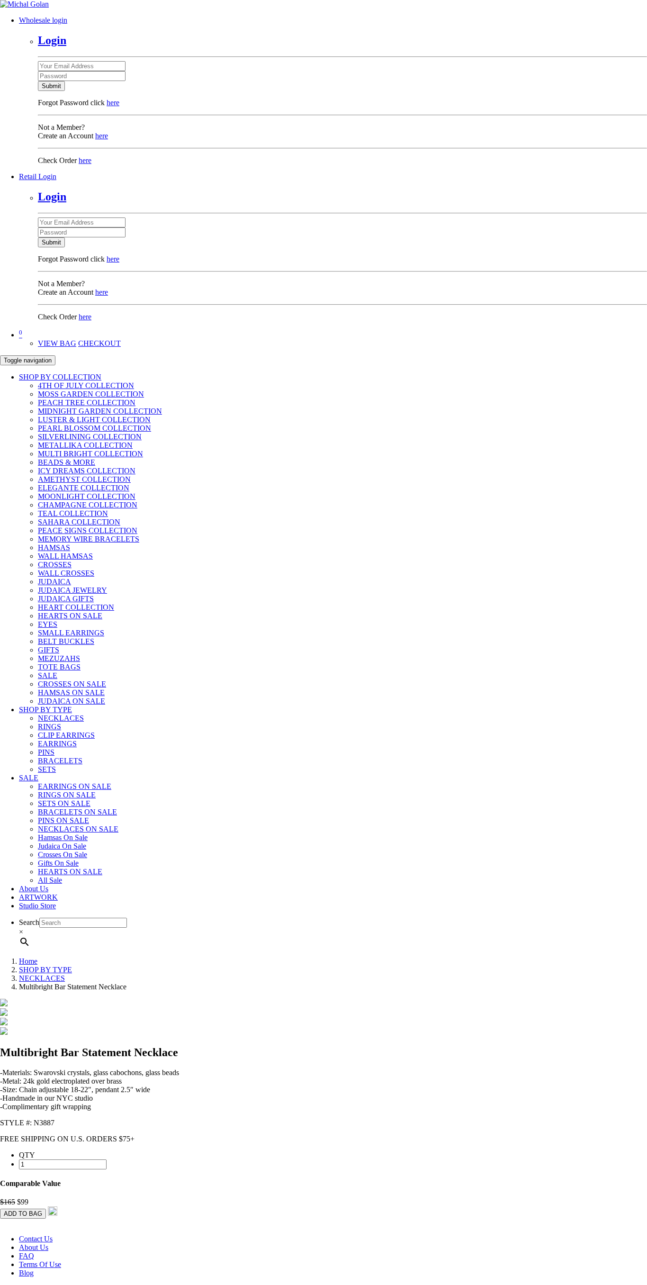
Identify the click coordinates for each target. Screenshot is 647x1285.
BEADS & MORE (66, 462)
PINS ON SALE (63, 820)
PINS (46, 752)
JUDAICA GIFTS (66, 599)
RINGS (49, 727)
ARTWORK (38, 897)
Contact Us (36, 1239)
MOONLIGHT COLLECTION (86, 496)
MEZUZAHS (59, 658)
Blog (26, 1273)
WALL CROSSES (66, 573)
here (113, 103)
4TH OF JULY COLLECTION (86, 385)
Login (52, 40)
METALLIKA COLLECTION (85, 445)
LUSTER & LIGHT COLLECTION (94, 420)
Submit (51, 86)
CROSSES (55, 565)
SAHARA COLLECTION (79, 522)
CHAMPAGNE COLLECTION (87, 505)
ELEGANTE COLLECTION (83, 488)
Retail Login (37, 176)
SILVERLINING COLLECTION (90, 437)
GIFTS (48, 650)
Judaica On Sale (62, 846)
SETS (47, 769)
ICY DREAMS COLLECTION (86, 471)
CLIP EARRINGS (66, 735)
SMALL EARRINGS (71, 633)
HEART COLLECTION (76, 607)
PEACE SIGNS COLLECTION (87, 530)
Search (29, 922)
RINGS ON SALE (67, 795)
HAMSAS (54, 547)
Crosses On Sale (62, 855)
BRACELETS (60, 761)
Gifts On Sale (58, 863)
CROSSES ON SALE (72, 684)
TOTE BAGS (59, 667)
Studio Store (37, 906)
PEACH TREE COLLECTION (86, 402)
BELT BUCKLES (66, 641)
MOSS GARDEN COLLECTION (91, 394)
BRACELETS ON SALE (77, 812)
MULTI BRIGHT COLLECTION (90, 454)
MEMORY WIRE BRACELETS (88, 539)
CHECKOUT (99, 343)
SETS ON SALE (64, 803)
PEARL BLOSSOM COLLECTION (94, 428)
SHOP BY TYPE (45, 710)
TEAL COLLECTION (73, 513)
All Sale (50, 880)
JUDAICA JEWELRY (72, 590)
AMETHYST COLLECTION (84, 479)
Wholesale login (43, 20)
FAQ (26, 1256)
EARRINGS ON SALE (74, 786)
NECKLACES (61, 718)
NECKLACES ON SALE (78, 829)
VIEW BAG (57, 343)
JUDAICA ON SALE (71, 701)
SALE (47, 675)
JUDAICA (54, 582)
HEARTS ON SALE (70, 616)
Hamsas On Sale (63, 837)
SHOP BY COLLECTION (60, 377)
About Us (33, 889)
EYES (47, 624)
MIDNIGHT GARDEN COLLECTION (100, 411)
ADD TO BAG (23, 1213)
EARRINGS (57, 744)
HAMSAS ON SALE (71, 692)
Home (28, 961)
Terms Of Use (40, 1264)
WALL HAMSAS (65, 556)
